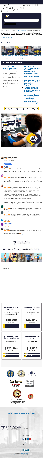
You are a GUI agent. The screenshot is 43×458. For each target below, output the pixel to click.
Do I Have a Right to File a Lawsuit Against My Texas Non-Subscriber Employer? (32, 82)
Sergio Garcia (7, 185)
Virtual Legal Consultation (23, 1)
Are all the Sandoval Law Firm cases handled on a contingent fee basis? (7, 57)
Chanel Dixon (7, 174)
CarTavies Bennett (8, 228)
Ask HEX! (33, 413)
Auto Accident (13, 293)
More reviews (21, 234)
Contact (10, 413)
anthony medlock (8, 223)
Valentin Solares (7, 219)
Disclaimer (23, 453)
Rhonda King (7, 211)
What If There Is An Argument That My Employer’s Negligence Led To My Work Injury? (21, 57)
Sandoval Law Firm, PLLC (10, 157)
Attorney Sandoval (12, 411)
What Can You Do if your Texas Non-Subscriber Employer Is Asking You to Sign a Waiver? (32, 89)
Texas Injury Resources (35, 411)
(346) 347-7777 (5, 1)
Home (3, 411)
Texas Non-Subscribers (21, 30)
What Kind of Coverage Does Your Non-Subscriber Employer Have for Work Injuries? (32, 76)
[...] (8, 86)
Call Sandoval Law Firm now (7, 37)
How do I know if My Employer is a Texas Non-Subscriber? (10, 68)
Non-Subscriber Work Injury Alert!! (14, 39)
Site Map (26, 453)
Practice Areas (23, 411)
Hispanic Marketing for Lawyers (16, 454)
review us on (8, 163)
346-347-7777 (25, 442)
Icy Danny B (6, 166)
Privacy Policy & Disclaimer (21, 413)
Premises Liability (21, 297)
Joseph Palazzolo (8, 205)
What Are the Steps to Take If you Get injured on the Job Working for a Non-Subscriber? (32, 69)
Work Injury (29, 293)
